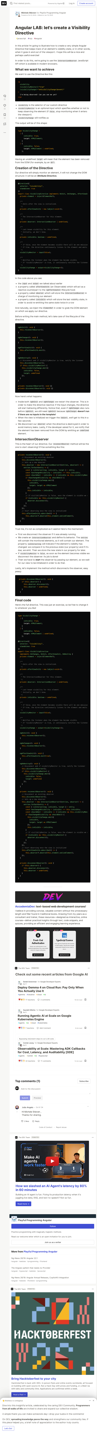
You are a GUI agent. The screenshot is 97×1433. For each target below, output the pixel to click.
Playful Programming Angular (53, 13)
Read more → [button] (23, 1204)
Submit (25, 1098)
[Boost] (5, 123)
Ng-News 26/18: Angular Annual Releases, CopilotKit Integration (40, 1279)
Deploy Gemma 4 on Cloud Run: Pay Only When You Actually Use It (51, 989)
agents (21, 1023)
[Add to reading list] (5, 116)
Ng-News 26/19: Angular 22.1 (29, 1259)
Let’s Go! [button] (8, 1428)
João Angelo (27, 1107)
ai (44, 995)
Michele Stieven (28, 13)
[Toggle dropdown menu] (89, 968)
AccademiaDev (25, 906)
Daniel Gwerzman (30, 982)
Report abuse (61, 1127)
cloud (39, 995)
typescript (43, 1056)
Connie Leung (28, 1043)
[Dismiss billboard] (93, 1400)
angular (38, 38)
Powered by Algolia (55, 3)
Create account (86, 3)
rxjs (30, 38)
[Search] (11, 3)
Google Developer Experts (50, 982)
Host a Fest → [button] (19, 1394)
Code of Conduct (45, 1127)
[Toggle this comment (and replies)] (17, 1111)
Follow (53, 1226)
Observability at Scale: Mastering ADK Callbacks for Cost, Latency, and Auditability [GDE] (51, 1050)
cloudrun (31, 995)
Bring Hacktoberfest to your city (33, 1378)
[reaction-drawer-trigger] (5, 97)
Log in (72, 3)
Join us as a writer (53, 1242)
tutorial (29, 1056)
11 (46, 1061)
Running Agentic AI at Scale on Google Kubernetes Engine (44, 1017)
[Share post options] (4, 132)
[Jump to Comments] (5, 106)
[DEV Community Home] (4, 3)
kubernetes (42, 1023)
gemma (21, 995)
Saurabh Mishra (29, 1010)
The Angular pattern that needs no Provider (30, 1269)
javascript (21, 38)
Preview (37, 1098)
